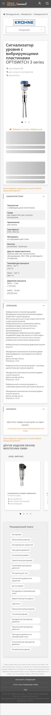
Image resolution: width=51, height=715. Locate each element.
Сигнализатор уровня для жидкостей (22, 579)
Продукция (24, 29)
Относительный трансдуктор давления (23, 643)
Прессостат (16, 604)
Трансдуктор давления (21, 550)
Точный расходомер (19, 614)
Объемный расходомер (21, 540)
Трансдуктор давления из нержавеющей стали (22, 635)
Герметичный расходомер (22, 560)
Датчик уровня (17, 586)
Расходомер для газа (20, 573)
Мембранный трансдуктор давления (22, 620)
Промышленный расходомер (23, 609)
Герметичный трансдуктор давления (22, 628)
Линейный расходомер (21, 649)
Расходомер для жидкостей (22, 545)
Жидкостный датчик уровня (22, 598)
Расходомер (16, 534)
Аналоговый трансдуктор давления (21, 567)
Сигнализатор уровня (20, 555)
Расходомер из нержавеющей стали (23, 592)
